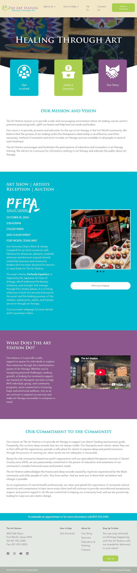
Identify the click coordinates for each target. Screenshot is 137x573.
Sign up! (110, 558)
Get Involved (67, 533)
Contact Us (102, 8)
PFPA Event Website (100, 286)
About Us (48, 6)
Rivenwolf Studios (123, 570)
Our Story (113, 85)
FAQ (88, 8)
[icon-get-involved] (24, 71)
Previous (67, 239)
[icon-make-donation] (68, 71)
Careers (85, 549)
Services (86, 537)
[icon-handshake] (112, 71)
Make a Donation (123, 7)
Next (134, 239)
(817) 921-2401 (100, 516)
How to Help (69, 6)
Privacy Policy (32, 570)
